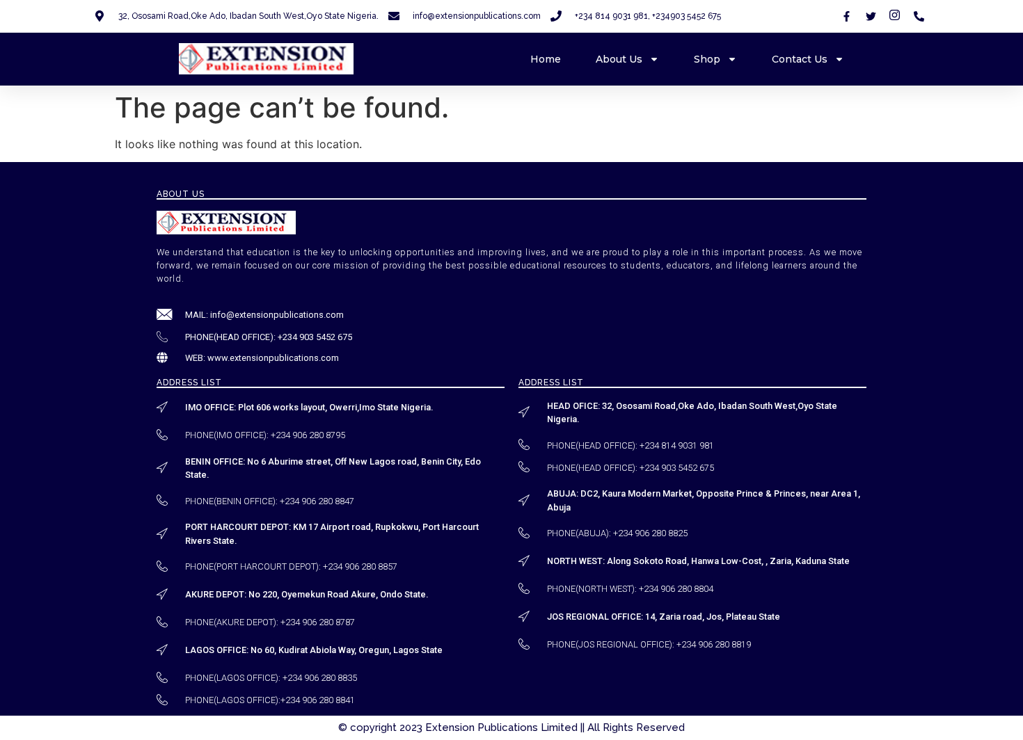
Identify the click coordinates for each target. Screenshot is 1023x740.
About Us (619, 59)
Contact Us (799, 59)
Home (545, 59)
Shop (707, 59)
